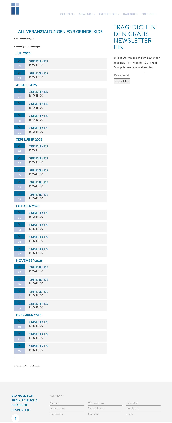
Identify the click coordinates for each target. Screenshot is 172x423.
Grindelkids (38, 61)
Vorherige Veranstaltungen (27, 46)
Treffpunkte (108, 14)
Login (129, 414)
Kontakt (54, 403)
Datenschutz (57, 408)
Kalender (130, 14)
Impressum (56, 414)
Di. (19, 63)
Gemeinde (86, 14)
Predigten (149, 14)
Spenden (93, 414)
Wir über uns (96, 403)
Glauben (66, 14)
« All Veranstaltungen (24, 38)
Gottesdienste (96, 408)
